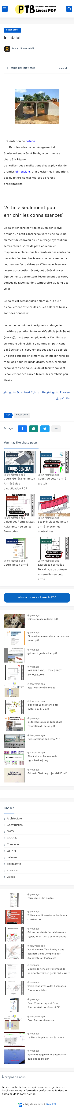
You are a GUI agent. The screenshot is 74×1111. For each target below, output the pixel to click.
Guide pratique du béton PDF (44, 739)
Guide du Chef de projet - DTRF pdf (47, 773)
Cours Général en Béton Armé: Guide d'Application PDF (19, 484)
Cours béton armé (16, 565)
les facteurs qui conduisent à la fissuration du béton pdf (45, 724)
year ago (34, 615)
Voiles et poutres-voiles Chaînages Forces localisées (47, 988)
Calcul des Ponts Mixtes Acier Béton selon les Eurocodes (19, 527)
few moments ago (16, 475)
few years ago (37, 684)
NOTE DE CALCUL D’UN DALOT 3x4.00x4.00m (45, 673)
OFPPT (11, 850)
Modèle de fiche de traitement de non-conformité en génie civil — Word (49, 971)
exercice (12, 870)
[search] (69, 9)
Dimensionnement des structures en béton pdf (48, 638)
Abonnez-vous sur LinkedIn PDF (37, 597)
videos (11, 876)
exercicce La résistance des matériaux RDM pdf (43, 707)
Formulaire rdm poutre (41, 898)
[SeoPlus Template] (20, 1104)
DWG (10, 831)
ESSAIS (12, 837)
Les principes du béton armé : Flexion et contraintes (53, 527)
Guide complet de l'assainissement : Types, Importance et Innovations (47, 934)
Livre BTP (51, 1104)
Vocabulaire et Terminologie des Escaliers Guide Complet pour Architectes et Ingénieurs (46, 954)
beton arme (12, 30)
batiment (12, 857)
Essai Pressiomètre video (41, 688)
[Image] (14, 621)
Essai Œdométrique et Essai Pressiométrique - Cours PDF (44, 1005)
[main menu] (5, 9)
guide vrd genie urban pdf (42, 653)
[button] (22, 428)
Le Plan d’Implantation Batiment (46, 1038)
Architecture (14, 818)
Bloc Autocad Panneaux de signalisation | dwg (42, 758)
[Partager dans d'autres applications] (56, 428)
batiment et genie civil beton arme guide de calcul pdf (47, 1057)
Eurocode (13, 844)
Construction (15, 824)
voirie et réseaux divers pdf (43, 619)
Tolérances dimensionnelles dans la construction (48, 917)
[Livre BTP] (37, 8)
